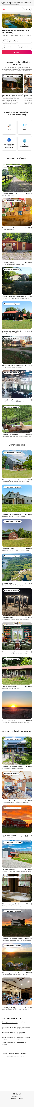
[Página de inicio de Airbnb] (3, 9)
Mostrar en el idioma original (11, 4)
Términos (20, 1098)
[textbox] (9, 47)
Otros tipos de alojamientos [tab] (10, 1022)
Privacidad (13, 1098)
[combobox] (16, 41)
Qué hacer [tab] (23, 1022)
